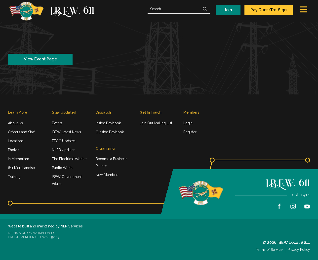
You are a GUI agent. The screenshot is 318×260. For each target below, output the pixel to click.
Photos (13, 150)
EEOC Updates (64, 141)
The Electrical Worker (69, 159)
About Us (15, 123)
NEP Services (72, 226)
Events (57, 123)
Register (190, 132)
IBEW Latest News (66, 132)
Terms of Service (269, 250)
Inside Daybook (108, 123)
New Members (107, 175)
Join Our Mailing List (156, 123)
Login (188, 123)
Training (14, 177)
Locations (16, 141)
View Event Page (40, 59)
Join (228, 9)
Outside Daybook (110, 132)
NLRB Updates (63, 150)
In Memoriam (18, 159)
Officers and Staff (21, 132)
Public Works (62, 168)
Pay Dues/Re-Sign (268, 9)
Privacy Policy (299, 250)
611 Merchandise (21, 168)
